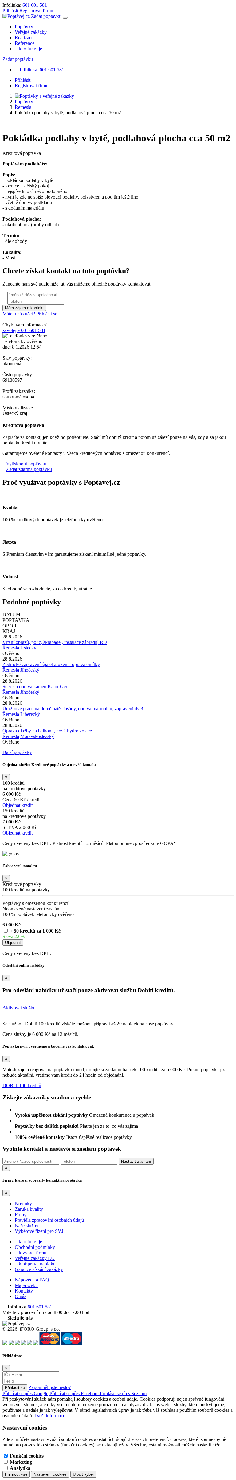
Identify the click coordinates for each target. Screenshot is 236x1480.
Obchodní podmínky (35, 1247)
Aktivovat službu (19, 1007)
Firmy (20, 1214)
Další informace (49, 1415)
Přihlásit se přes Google (25, 1393)
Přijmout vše (16, 1474)
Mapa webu (26, 1285)
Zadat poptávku (46, 16)
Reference (24, 43)
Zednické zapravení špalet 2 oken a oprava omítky (51, 664)
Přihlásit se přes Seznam (123, 1393)
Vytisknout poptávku (26, 463)
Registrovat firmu (36, 10)
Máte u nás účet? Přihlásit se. (30, 313)
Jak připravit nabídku (35, 1263)
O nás (20, 1296)
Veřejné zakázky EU (35, 1258)
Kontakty (24, 1290)
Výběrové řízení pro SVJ (39, 1231)
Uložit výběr (83, 1474)
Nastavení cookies (50, 1474)
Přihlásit (10, 10)
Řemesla (23, 107)
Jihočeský (29, 670)
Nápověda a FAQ (32, 1279)
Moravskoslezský (37, 736)
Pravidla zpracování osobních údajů (49, 1220)
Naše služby (26, 1225)
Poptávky (24, 26)
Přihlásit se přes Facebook (74, 1393)
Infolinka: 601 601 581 (41, 69)
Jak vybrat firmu (30, 1252)
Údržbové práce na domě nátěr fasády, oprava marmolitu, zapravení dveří (73, 708)
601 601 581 (34, 5)
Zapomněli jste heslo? (50, 1387)
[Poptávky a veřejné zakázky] (44, 96)
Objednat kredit (17, 805)
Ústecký (28, 647)
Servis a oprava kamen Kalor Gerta (36, 686)
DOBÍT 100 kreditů (21, 1085)
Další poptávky (17, 752)
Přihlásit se (15, 1387)
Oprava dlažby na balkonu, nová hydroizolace (47, 730)
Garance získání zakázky (39, 1269)
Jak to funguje (28, 48)
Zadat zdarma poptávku (29, 469)
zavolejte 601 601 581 (23, 330)
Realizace (24, 37)
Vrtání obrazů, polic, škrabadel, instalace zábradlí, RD (54, 642)
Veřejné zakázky (31, 32)
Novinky (23, 1203)
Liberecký (30, 714)
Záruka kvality (29, 1209)
